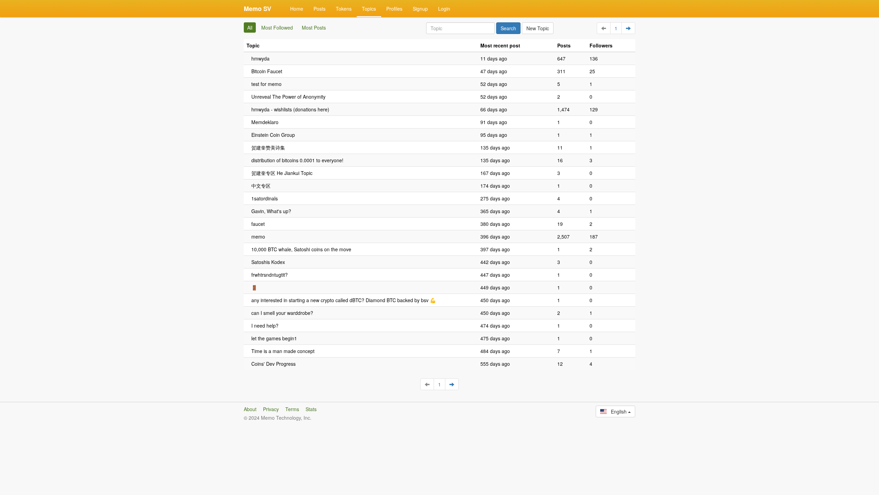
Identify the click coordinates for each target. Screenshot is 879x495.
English (617, 411)
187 (594, 236)
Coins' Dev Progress (273, 363)
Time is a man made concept (283, 351)
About (250, 409)
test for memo (266, 83)
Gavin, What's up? (271, 211)
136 (594, 58)
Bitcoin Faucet (266, 71)
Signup (420, 8)
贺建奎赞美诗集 (268, 147)
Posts (319, 8)
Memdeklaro (264, 122)
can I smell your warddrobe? (282, 312)
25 (592, 71)
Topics (369, 8)
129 (594, 109)
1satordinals (264, 198)
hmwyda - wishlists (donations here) (290, 109)
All (249, 27)
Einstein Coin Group (273, 134)
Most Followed (277, 27)
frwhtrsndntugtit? (269, 274)
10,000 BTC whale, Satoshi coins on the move (301, 249)
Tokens (344, 8)
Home (296, 8)
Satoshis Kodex (268, 261)
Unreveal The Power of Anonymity (288, 96)
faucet (258, 223)
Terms (292, 409)
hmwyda (260, 58)
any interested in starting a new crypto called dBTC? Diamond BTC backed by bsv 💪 (343, 300)
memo (258, 236)
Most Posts (314, 27)
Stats (311, 409)
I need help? (264, 325)
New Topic (537, 28)
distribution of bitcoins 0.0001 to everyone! (297, 160)
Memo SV (257, 8)
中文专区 (261, 185)
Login (444, 8)
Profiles (394, 8)
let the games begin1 (274, 338)
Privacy (271, 409)
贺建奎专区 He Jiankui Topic (281, 172)
